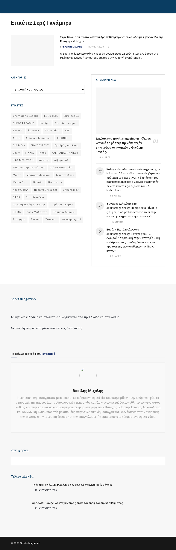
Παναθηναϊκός (35, 197)
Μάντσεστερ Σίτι (61, 167)
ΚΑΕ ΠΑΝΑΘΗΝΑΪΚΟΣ (65, 153)
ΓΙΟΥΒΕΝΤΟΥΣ (40, 145)
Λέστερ (44, 160)
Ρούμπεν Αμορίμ (64, 212)
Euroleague (71, 116)
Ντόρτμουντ (21, 190)
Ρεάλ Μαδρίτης (36, 212)
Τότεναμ (51, 219)
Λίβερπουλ (61, 160)
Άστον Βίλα (52, 130)
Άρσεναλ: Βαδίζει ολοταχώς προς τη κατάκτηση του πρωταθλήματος (77, 503)
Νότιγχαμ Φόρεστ (45, 190)
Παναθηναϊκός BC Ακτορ (29, 204)
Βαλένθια (19, 145)
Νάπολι (37, 182)
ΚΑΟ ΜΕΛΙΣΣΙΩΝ (23, 160)
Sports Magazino (30, 543)
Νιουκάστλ (55, 182)
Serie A (18, 130)
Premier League (66, 123)
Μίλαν (17, 175)
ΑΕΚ (67, 130)
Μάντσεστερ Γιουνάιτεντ (29, 167)
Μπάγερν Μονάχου (38, 175)
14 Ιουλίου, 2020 (95, 47)
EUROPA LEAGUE (23, 123)
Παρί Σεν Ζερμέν (62, 204)
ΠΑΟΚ (16, 197)
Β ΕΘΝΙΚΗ (63, 138)
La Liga (44, 123)
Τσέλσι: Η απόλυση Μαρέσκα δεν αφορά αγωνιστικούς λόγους (72, 485)
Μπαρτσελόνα (65, 175)
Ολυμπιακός (71, 190)
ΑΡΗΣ (16, 138)
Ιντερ (42, 153)
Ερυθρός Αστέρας (67, 145)
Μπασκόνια (20, 182)
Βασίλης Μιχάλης (72, 47)
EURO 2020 (51, 116)
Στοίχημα (19, 219)
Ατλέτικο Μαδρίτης (39, 138)
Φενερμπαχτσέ (71, 219)
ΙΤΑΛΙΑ (29, 153)
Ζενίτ (16, 153)
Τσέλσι (35, 219)
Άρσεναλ (33, 130)
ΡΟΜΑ (17, 212)
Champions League (26, 116)
